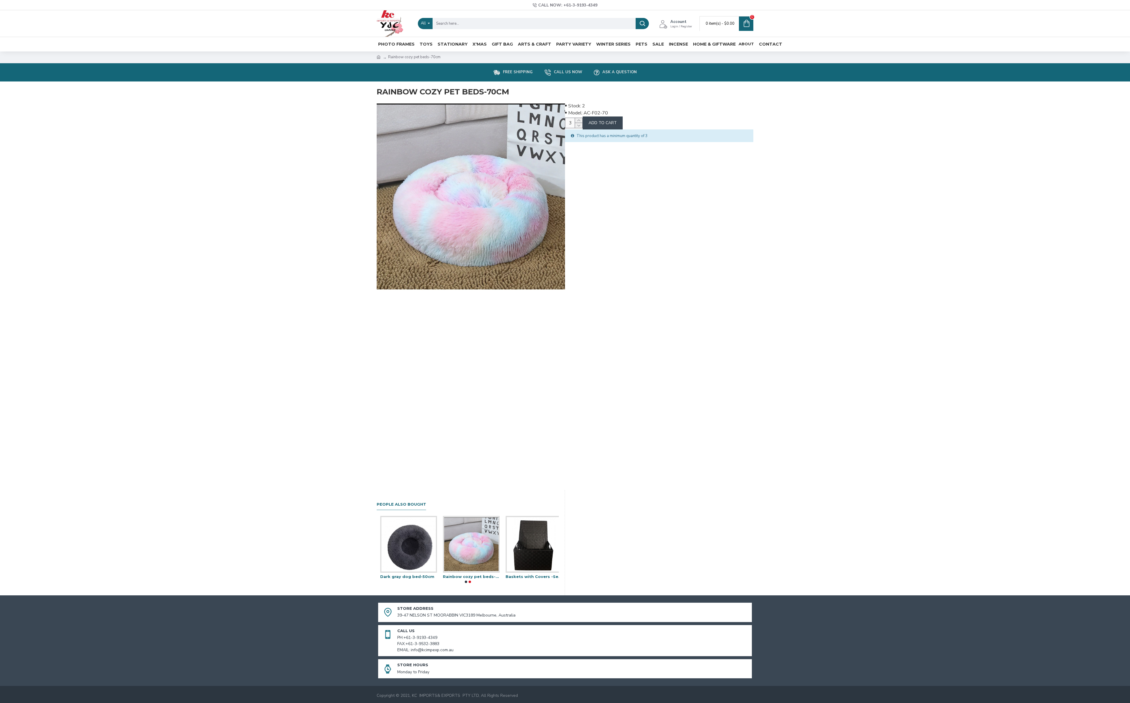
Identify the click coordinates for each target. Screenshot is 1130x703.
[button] (466, 582)
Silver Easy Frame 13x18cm (530, 576)
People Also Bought (401, 504)
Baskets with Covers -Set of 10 (405, 576)
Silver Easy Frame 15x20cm (467, 576)
